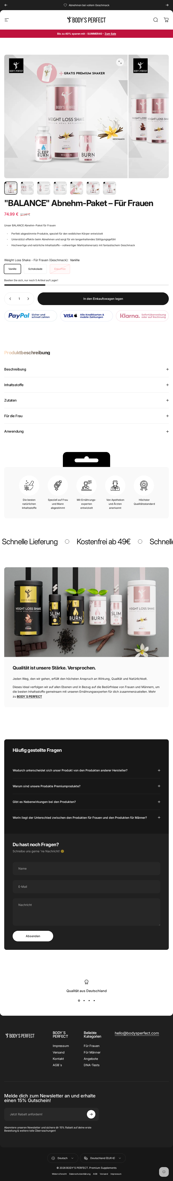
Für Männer (92, 1052)
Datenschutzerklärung (80, 1174)
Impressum (61, 1046)
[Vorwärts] (167, 5)
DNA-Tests (92, 1065)
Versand (59, 1052)
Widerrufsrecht (59, 1174)
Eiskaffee (60, 268)
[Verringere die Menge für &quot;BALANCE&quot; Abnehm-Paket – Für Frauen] (9, 299)
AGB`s (57, 1065)
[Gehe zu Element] (10, 188)
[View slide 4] (94, 1000)
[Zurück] (6, 5)
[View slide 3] (89, 1000)
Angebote (91, 1059)
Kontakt (58, 1059)
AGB (95, 1174)
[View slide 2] (83, 1000)
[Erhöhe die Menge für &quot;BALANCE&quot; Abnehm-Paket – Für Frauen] (29, 299)
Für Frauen (92, 1046)
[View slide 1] (78, 1000)
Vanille (12, 268)
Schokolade (35, 268)
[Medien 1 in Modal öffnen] (120, 62)
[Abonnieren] (91, 1114)
